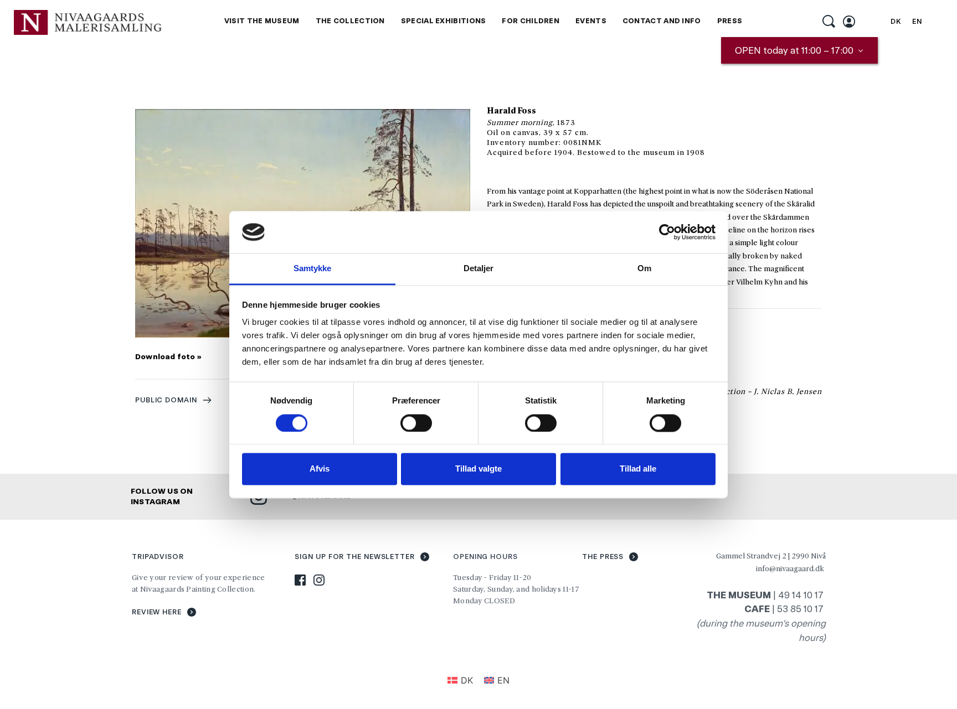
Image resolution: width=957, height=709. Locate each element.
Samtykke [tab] (313, 268)
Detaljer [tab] (479, 268)
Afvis (320, 469)
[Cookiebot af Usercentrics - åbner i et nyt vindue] (667, 232)
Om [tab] (644, 268)
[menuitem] (262, 21)
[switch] (416, 423)
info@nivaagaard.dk (790, 568)
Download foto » (168, 356)
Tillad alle (638, 469)
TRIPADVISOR (158, 556)
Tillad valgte (478, 469)
